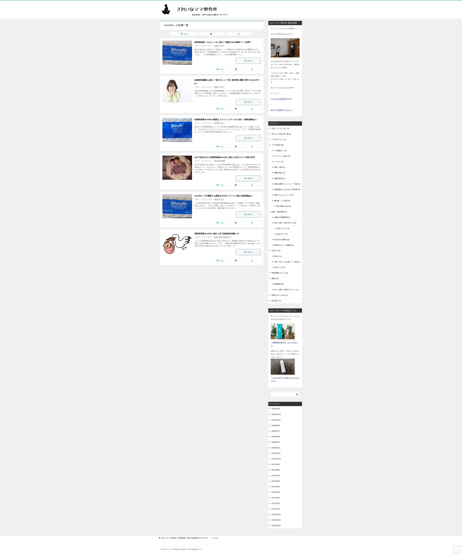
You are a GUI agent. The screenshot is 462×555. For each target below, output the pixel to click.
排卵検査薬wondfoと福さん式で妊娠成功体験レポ (216, 234)
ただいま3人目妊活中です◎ (281, 99)
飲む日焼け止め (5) (283, 206)
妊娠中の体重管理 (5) (282, 217)
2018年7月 (276, 431)
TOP (185, 538)
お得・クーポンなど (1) (280, 128)
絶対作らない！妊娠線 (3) (284, 245)
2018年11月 (276, 420)
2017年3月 (276, 498)
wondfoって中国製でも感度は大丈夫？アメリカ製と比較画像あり (223, 196)
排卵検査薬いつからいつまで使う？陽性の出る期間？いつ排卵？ (223, 42)
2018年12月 (276, 414)
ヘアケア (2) (278, 162)
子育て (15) (276, 251)
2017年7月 (276, 476)
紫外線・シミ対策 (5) (282, 201)
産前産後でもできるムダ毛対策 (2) (287, 189)
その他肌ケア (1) (280, 151)
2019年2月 (276, 409)
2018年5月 (276, 442)
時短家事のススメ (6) (280, 273)
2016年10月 (276, 525)
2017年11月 (276, 453)
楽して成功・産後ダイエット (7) (286, 290)
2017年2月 (276, 503)
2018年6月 (276, 437)
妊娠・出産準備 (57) (279, 212)
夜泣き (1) (278, 256)
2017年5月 (276, 487)
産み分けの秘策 (220, 161)
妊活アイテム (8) (282, 228)
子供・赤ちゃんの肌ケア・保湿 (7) (287, 262)
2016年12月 (276, 514)
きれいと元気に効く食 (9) (281, 134)
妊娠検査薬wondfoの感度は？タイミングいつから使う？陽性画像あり (225, 119)
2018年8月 (276, 425)
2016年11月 (276, 520)
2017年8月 (276, 470)
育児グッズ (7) (279, 267)
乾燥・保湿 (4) (279, 167)
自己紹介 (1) (276, 301)
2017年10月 (276, 459)
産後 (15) (275, 278)
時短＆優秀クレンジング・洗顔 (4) (287, 184)
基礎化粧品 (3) (279, 178)
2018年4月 (276, 448)
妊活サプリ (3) (282, 234)
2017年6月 (276, 481)
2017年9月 (276, 464)
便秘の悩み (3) (279, 173)
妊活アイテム (219, 46)
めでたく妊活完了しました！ (282, 110)
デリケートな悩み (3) (282, 156)
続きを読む (248, 61)
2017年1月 (276, 509)
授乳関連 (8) (278, 284)
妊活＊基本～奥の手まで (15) (285, 223)
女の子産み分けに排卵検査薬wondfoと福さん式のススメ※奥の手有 (224, 157)
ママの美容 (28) (278, 145)
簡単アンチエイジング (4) (284, 195)
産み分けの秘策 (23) (281, 239)
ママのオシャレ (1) (279, 139)
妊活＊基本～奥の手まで (223, 237)
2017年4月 (276, 492)
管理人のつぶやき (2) (280, 295)
